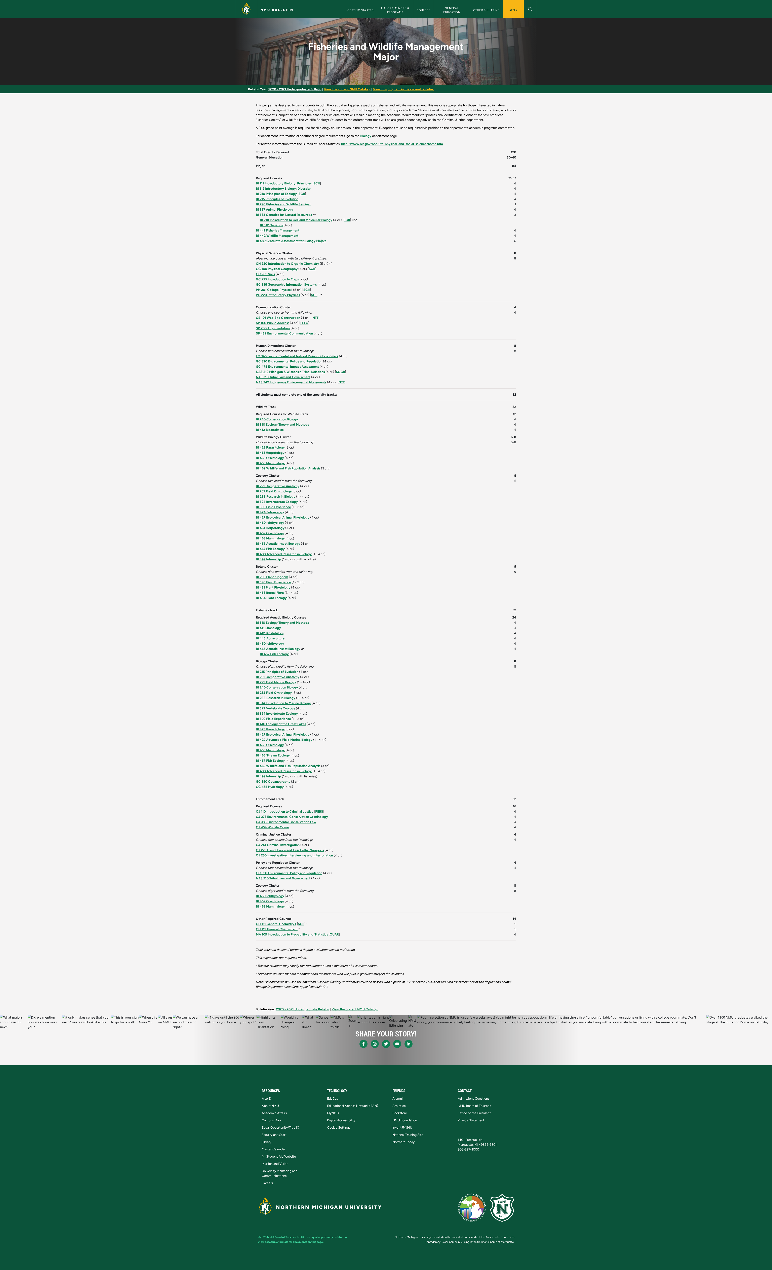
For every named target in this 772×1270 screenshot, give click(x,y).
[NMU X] (386, 1044)
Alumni (397, 1098)
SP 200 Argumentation (273, 328)
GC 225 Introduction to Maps (277, 279)
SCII (316, 183)
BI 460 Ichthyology (270, 523)
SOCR (340, 372)
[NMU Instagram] (375, 1044)
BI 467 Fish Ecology (270, 549)
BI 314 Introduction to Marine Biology (283, 703)
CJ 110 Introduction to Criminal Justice (284, 811)
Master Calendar (273, 1149)
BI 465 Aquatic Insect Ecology (278, 543)
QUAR (334, 934)
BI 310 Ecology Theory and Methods (282, 424)
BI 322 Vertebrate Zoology (275, 708)
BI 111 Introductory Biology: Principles (284, 183)
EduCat (332, 1098)
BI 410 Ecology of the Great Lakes (281, 724)
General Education (451, 10)
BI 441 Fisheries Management (277, 230)
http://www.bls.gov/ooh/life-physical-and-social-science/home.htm (392, 144)
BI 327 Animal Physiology (274, 209)
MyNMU (333, 1113)
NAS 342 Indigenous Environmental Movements (291, 382)
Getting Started (360, 10)
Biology (365, 136)
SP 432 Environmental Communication (284, 333)
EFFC (304, 323)
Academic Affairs (274, 1113)
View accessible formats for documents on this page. (290, 1241)
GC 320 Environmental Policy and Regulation (289, 361)
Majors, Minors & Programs (395, 10)
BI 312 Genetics (271, 225)
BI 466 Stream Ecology (273, 755)
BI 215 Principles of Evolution (277, 199)
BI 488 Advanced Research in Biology (284, 554)
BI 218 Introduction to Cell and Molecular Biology (296, 220)
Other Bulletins (486, 10)
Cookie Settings (338, 1127)
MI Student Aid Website (279, 1156)
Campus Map (271, 1120)
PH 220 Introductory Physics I (278, 295)
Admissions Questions (473, 1098)
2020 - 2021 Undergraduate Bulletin (294, 89)
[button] (530, 8)
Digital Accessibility (341, 1120)
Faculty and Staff (274, 1135)
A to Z (266, 1098)
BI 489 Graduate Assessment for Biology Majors (291, 241)
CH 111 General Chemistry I (276, 924)
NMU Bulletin (277, 10)
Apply (513, 10)
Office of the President (474, 1113)
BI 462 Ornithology (270, 458)
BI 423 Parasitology (270, 447)
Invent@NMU (402, 1127)
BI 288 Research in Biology (275, 496)
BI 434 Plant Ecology (271, 598)
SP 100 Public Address (272, 323)
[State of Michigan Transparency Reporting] (472, 1208)
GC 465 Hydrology (270, 787)
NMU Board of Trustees (474, 1106)
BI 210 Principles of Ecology (276, 194)
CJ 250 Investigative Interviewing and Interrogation (294, 855)
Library (266, 1142)
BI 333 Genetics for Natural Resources (284, 215)
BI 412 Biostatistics (269, 430)
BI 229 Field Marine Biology (276, 682)
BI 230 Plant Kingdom (272, 577)
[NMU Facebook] (363, 1044)
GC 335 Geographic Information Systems (286, 284)
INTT (314, 318)
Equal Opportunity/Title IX (280, 1127)
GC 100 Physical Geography (277, 269)
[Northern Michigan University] (246, 9)
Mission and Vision (275, 1164)
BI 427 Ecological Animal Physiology (282, 517)
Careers (267, 1183)
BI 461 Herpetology (270, 453)
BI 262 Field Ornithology (274, 491)
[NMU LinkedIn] (408, 1044)
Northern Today (403, 1142)
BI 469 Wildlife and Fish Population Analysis (288, 468)
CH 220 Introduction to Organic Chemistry (287, 264)
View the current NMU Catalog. (347, 89)
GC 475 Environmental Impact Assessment (287, 366)
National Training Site (407, 1135)
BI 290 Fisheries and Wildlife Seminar (283, 204)
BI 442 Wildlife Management (277, 236)
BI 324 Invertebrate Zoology (277, 502)
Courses (423, 10)
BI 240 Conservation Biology (277, 419)
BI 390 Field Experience (273, 507)
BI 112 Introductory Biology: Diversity (283, 188)
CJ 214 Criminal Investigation (278, 845)
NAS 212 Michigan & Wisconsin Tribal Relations (290, 372)
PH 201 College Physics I (274, 290)
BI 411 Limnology (268, 628)
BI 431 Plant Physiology (273, 587)
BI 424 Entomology (270, 512)
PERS (319, 811)
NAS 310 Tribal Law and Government (283, 377)
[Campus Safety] (502, 1208)
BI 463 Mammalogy (270, 463)
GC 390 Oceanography (273, 781)
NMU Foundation (404, 1120)
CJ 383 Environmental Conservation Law (286, 822)
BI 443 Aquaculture (270, 638)
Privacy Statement (471, 1120)
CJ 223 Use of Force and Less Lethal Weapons (290, 850)
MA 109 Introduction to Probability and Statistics (292, 934)
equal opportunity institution (329, 1237)
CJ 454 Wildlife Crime (272, 827)
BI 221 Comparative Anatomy (277, 486)
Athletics (399, 1106)
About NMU (270, 1106)
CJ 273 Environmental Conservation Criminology (292, 817)
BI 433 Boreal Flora (270, 593)
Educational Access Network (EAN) (352, 1106)
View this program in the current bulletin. (403, 89)
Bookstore (399, 1113)
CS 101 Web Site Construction (278, 318)
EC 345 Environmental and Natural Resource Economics (297, 356)
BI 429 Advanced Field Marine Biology (284, 740)
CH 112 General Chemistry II (277, 929)
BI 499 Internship (268, 559)
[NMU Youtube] (397, 1044)
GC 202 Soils (265, 274)
